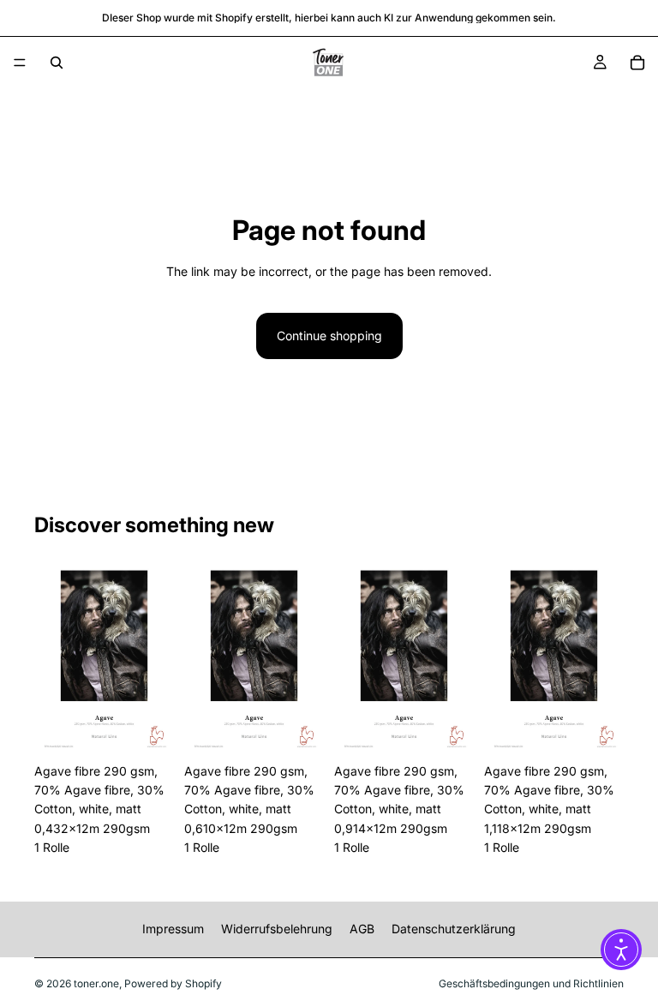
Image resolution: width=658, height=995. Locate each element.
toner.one (96, 983)
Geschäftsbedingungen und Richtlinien (531, 983)
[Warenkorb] (637, 62)
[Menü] (19, 62)
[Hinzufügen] (147, 728)
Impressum (173, 928)
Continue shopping (329, 335)
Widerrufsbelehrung (276, 928)
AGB (362, 928)
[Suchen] (56, 62)
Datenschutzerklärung (454, 928)
